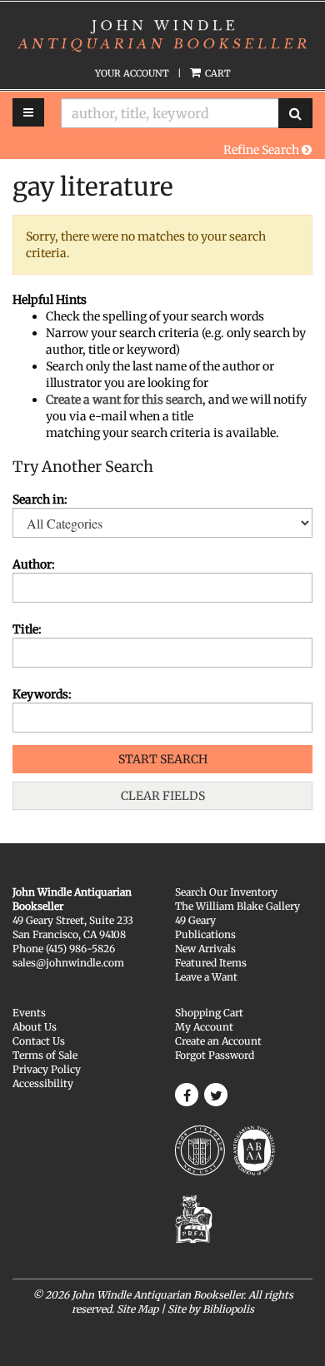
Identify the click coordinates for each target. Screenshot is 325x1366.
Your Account (132, 73)
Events (29, 1012)
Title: (27, 629)
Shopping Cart (209, 1012)
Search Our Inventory (226, 892)
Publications (205, 934)
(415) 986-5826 (80, 948)
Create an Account (218, 1041)
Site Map (137, 1309)
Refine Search (262, 149)
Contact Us (38, 1041)
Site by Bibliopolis (211, 1309)
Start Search (163, 759)
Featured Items (211, 962)
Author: (33, 564)
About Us (34, 1027)
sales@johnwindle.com (68, 962)
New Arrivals (205, 948)
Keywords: (42, 694)
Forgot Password (214, 1055)
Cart (216, 73)
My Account (204, 1027)
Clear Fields (163, 795)
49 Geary (195, 920)
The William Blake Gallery (237, 906)
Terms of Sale (45, 1055)
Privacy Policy (46, 1069)
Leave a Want (206, 977)
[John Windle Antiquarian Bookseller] (162, 34)
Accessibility (42, 1083)
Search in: (40, 499)
